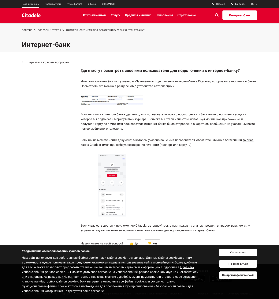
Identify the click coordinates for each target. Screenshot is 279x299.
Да (136, 243)
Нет (154, 243)
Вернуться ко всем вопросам (48, 62)
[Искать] (217, 15)
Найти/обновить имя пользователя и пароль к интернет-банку (105, 30)
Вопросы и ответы (49, 30)
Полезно (27, 30)
